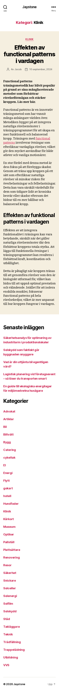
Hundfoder (11, 503)
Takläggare (11, 626)
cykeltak (9, 457)
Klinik (29, 39)
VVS (6, 665)
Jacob (18, 69)
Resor (7, 565)
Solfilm (8, 603)
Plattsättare (11, 549)
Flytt (6, 480)
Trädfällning (12, 642)
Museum (9, 526)
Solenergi (10, 596)
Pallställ (8, 542)
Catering (9, 450)
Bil (5, 427)
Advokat (9, 411)
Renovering (11, 557)
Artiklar (8, 419)
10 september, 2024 (40, 69)
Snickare (9, 580)
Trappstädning (14, 649)
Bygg (7, 442)
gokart (8, 488)
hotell (7, 496)
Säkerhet (9, 573)
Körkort (8, 519)
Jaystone (29, 7)
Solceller (9, 588)
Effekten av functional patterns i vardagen (29, 54)
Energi (7, 473)
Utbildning (10, 657)
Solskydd (10, 611)
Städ (6, 619)
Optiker (8, 534)
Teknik (8, 634)
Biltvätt (8, 434)
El (4, 465)
